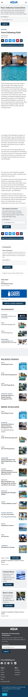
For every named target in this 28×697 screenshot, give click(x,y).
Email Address (5, 16)
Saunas (3, 523)
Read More (8, 584)
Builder (4, 29)
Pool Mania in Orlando (8, 547)
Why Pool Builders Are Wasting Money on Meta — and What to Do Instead (9, 483)
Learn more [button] (5, 690)
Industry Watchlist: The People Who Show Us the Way (8, 341)
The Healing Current (7, 283)
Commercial (4, 545)
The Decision (5, 536)
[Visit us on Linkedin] (15, 663)
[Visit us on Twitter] (12, 663)
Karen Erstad (4, 35)
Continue (7, 267)
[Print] (2, 40)
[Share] (6, 40)
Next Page (15, 558)
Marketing (4, 480)
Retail (3, 331)
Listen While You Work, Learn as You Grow (8, 316)
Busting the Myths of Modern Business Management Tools (7, 397)
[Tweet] (13, 40)
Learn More (8, 605)
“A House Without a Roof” (9, 503)
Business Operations (7, 512)
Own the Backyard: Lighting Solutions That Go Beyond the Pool (9, 472)
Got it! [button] (4, 694)
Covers (3, 501)
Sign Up (5, 24)
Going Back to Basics (7, 525)
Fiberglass (4, 491)
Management (4, 339)
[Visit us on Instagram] (5, 663)
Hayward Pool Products (10, 516)
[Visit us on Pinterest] (8, 663)
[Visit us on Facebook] (2, 663)
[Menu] (2, 2)
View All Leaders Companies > (14, 303)
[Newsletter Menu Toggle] (26, 2)
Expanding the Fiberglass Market (8, 493)
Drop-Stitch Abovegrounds (8, 324)
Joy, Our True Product (7, 514)
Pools (2, 282)
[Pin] (17, 40)
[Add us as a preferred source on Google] (21, 40)
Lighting (3, 469)
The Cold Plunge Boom (7, 332)
